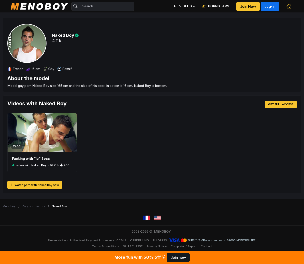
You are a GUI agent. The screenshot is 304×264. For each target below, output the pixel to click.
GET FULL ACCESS (281, 104)
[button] (288, 6)
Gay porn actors (33, 206)
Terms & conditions (105, 246)
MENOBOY (162, 231)
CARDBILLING (139, 240)
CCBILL (121, 240)
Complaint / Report (184, 246)
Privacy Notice (157, 246)
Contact (206, 246)
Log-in (269, 6)
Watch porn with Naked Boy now (36, 185)
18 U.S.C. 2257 (133, 246)
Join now (248, 6)
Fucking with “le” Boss (31, 158)
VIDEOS (185, 6)
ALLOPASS (159, 240)
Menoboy (9, 206)
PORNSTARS (218, 6)
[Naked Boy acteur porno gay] (146, 218)
